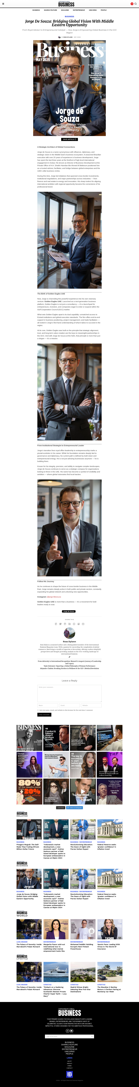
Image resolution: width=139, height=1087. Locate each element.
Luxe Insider (22, 942)
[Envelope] (71, 1031)
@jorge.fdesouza (54, 597)
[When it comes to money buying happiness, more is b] (56, 765)
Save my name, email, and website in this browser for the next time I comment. (66, 710)
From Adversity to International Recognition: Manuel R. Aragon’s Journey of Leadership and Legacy (69, 662)
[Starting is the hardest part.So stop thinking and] (83, 792)
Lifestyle (47, 984)
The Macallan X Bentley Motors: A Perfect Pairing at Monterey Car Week (109, 989)
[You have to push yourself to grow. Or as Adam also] (56, 738)
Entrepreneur (86, 842)
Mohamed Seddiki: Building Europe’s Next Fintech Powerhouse (81, 946)
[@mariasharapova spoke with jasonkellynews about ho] (29, 765)
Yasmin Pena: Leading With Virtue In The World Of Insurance (108, 946)
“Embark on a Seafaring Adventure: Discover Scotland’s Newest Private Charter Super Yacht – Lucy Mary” (55, 991)
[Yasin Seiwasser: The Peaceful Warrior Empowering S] (29, 738)
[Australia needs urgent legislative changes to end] (83, 738)
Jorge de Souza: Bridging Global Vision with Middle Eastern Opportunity (27, 896)
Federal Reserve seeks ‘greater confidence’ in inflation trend (106, 847)
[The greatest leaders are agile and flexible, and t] (110, 792)
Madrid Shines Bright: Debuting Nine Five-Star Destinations (80, 989)
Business (69, 16)
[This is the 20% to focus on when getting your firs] (29, 792)
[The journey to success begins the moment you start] (83, 765)
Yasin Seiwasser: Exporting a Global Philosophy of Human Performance (69, 666)
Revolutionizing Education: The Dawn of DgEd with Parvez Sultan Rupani (81, 847)
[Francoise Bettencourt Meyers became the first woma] (56, 792)
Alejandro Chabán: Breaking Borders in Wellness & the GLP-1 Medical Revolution (69, 668)
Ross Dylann (68, 37)
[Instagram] (132, 3)
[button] (135, 4)
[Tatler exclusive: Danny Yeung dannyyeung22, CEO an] (110, 765)
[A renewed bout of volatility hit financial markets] (110, 738)
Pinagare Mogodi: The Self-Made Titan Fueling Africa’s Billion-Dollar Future (28, 847)
